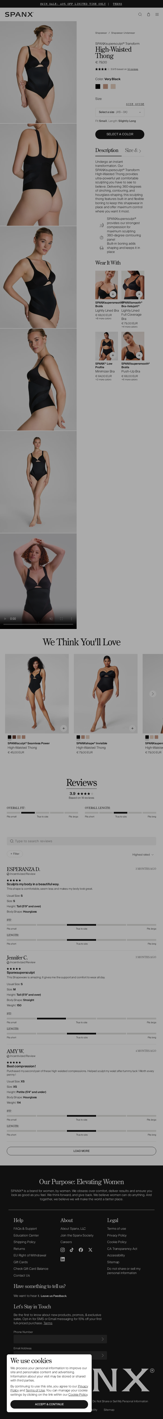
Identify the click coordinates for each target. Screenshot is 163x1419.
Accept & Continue (49, 1404)
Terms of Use (35, 1390)
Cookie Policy (77, 1394)
